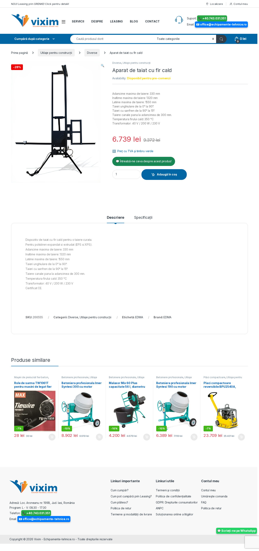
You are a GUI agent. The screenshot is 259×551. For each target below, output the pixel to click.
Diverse (92, 52)
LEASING (116, 21)
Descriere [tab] (115, 218)
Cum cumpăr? (119, 490)
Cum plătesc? (119, 502)
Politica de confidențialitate (173, 496)
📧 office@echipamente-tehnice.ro (221, 24)
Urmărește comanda (214, 496)
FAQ (204, 502)
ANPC (159, 508)
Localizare (216, 3)
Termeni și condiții (167, 490)
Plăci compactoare (214, 377)
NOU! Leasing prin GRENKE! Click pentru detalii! (40, 3)
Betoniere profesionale (75, 377)
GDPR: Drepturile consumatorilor (177, 502)
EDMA (139, 317)
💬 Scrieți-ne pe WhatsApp (236, 530)
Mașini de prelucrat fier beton (31, 377)
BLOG (134, 21)
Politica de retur (121, 508)
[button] (102, 65)
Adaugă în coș (167, 174)
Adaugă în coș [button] (50, 437)
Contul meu (241, 3)
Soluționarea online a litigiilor (174, 514)
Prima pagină (19, 52)
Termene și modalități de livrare (131, 514)
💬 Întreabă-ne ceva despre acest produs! (144, 161)
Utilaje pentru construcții (56, 52)
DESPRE (97, 21)
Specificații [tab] (143, 218)
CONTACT (152, 21)
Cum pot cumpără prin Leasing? (131, 496)
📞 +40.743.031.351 (212, 18)
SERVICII (78, 21)
